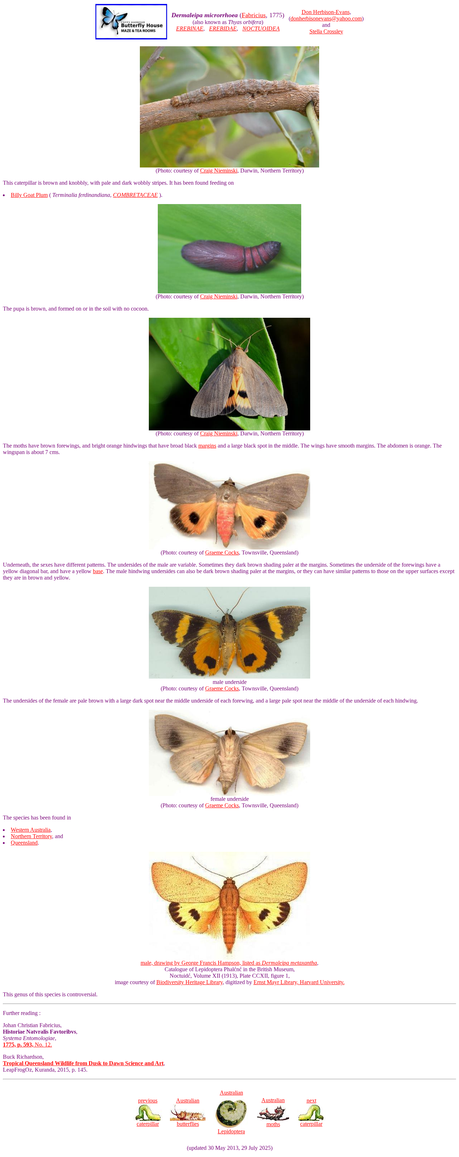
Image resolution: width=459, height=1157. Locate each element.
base (98, 571)
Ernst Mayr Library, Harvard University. (299, 982)
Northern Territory (31, 836)
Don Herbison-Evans (326, 12)
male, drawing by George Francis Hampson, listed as (229, 963)
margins (207, 446)
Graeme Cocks (222, 552)
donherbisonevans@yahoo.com (326, 18)
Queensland (24, 843)
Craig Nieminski (218, 170)
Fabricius (254, 15)
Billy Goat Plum (29, 195)
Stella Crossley (326, 31)
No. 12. (27, 1045)
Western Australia (31, 830)
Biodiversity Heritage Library (189, 982)
